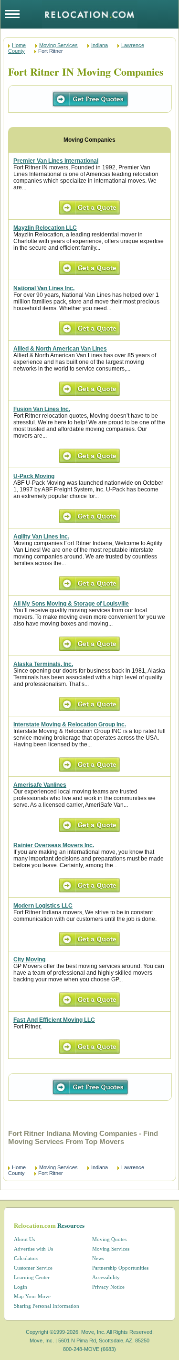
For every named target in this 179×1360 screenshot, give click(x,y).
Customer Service (33, 1268)
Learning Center (32, 1277)
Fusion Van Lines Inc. (41, 409)
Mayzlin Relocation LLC (45, 228)
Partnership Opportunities (120, 1268)
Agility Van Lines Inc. (41, 536)
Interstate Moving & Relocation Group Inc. (69, 724)
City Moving (29, 959)
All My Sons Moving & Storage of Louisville (71, 603)
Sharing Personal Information (46, 1306)
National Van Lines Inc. (43, 288)
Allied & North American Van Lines (60, 348)
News (98, 1258)
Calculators (26, 1258)
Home (19, 45)
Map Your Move (32, 1296)
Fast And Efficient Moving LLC (54, 1020)
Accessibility (106, 1277)
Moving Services (58, 45)
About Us (24, 1239)
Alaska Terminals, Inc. (43, 664)
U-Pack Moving (33, 476)
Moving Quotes (109, 1239)
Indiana (99, 45)
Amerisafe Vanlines (39, 785)
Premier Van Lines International (55, 160)
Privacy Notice (108, 1287)
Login (20, 1287)
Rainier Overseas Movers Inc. (53, 845)
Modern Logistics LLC (43, 905)
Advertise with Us (33, 1249)
